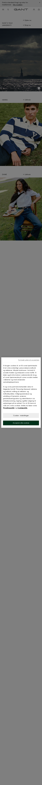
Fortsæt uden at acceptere (28, 360)
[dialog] (21, 392)
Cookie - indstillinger (21, 415)
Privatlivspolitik (8, 408)
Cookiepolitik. (22, 408)
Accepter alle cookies (21, 423)
